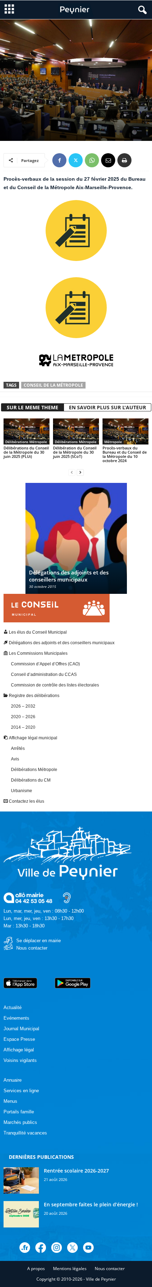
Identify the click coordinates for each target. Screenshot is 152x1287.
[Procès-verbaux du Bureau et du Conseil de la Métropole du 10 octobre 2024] (125, 431)
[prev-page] (71, 472)
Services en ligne (21, 1090)
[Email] (108, 160)
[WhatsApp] (92, 160)
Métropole (113, 441)
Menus (10, 1101)
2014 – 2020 (23, 727)
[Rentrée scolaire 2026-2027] (21, 1180)
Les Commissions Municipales (38, 653)
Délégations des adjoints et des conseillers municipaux (69, 576)
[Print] (124, 160)
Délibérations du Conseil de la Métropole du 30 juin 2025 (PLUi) (26, 452)
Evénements (16, 1018)
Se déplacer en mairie (38, 940)
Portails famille (19, 1111)
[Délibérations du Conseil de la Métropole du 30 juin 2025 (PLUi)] (26, 431)
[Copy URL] (141, 160)
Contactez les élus (26, 801)
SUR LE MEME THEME (32, 407)
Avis (15, 759)
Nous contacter (31, 948)
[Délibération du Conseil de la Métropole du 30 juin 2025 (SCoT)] (76, 431)
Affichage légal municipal (32, 96)
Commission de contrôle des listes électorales (55, 685)
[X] (76, 160)
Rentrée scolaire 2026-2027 (76, 1170)
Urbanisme (21, 790)
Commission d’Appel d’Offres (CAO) (45, 663)
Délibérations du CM (31, 780)
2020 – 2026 (23, 716)
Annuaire (13, 1080)
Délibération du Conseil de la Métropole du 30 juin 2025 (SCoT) (75, 452)
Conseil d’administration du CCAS (44, 674)
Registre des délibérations (33, 695)
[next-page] (80, 472)
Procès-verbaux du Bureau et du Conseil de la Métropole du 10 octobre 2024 (125, 454)
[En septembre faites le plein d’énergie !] (21, 1214)
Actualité (13, 1007)
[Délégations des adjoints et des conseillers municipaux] (76, 542)
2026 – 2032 (23, 706)
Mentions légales (70, 1269)
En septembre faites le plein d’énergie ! (91, 1204)
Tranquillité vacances (25, 1133)
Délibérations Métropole (90, 96)
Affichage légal (19, 1049)
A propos (36, 1269)
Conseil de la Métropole (53, 385)
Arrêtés (18, 748)
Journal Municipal (21, 1028)
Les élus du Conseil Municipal (37, 632)
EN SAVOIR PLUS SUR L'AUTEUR (107, 407)
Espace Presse (19, 1039)
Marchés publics (20, 1122)
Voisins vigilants (20, 1060)
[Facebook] (59, 160)
